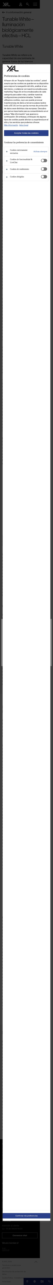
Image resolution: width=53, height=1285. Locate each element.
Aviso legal (23, 125)
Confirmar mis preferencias (26, 1216)
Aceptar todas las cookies (26, 133)
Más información (11, 125)
